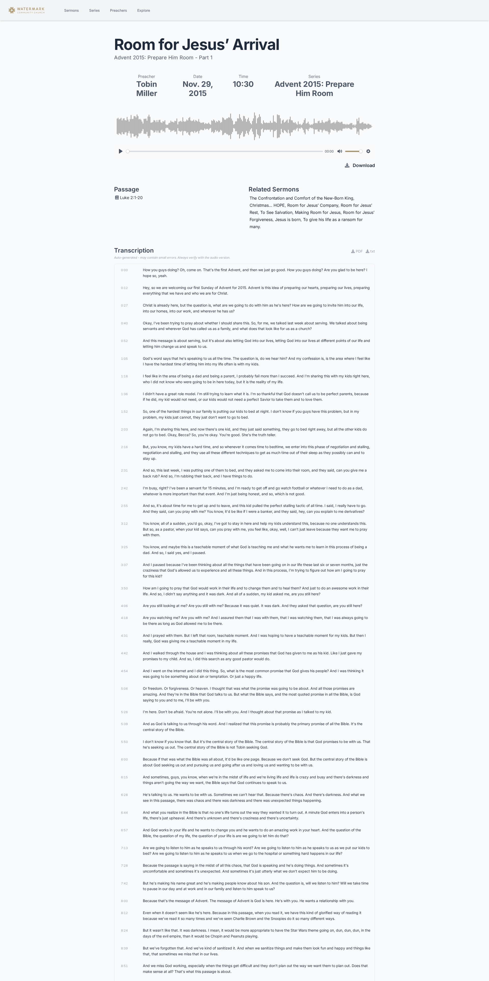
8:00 (124, 901)
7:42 (124, 883)
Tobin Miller (146, 88)
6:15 (124, 777)
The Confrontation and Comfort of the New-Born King (301, 198)
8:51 (124, 966)
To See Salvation (276, 212)
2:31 (124, 470)
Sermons (71, 10)
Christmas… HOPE (267, 205)
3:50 (124, 588)
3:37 (124, 565)
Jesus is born (288, 219)
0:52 (124, 341)
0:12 (124, 288)
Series (94, 10)
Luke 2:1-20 (131, 197)
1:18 (124, 376)
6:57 (124, 830)
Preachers (118, 10)
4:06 (124, 606)
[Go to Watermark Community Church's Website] (26, 10)
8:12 (124, 913)
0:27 (124, 305)
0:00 (124, 270)
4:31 (124, 636)
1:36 (124, 394)
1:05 (124, 359)
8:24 (124, 930)
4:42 (124, 653)
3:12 (124, 524)
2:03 (124, 429)
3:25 (124, 547)
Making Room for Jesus (318, 212)
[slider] (224, 151)
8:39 (124, 948)
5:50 (124, 742)
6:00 (124, 759)
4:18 (124, 618)
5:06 (124, 688)
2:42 (124, 488)
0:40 (124, 323)
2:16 (124, 447)
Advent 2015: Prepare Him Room (314, 88)
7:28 (124, 865)
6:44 (124, 812)
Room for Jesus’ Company (312, 205)
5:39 (124, 724)
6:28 (124, 795)
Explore (143, 10)
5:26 (124, 712)
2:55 (124, 506)
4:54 (124, 671)
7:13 (124, 848)
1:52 (124, 411)
